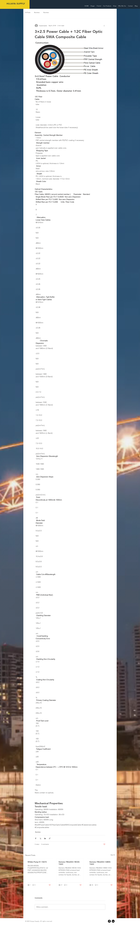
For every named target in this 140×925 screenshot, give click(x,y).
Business (37, 12)
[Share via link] (50, 838)
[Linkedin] (113, 921)
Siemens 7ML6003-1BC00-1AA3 (69, 863)
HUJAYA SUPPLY (16, 3)
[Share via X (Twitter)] (40, 838)
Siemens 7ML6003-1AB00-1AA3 (100, 863)
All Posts (27, 12)
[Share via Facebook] (36, 838)
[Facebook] (109, 921)
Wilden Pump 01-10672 (37, 862)
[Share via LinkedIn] (45, 838)
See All (113, 855)
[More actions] (104, 25)
